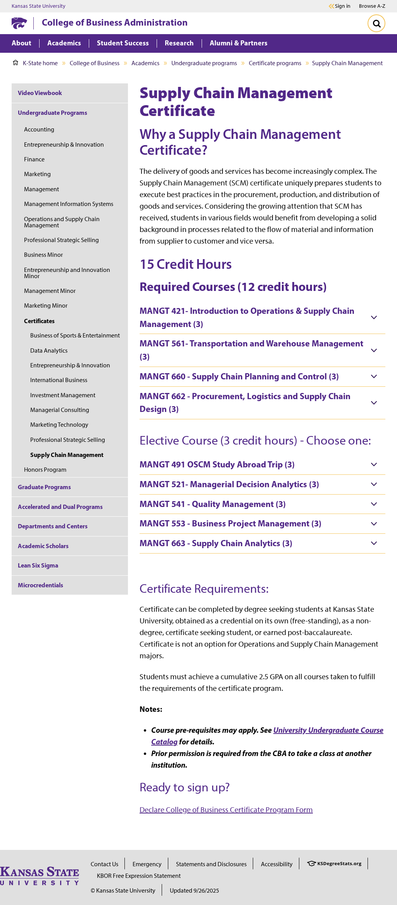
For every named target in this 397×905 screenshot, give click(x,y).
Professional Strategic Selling (61, 240)
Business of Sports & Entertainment (75, 335)
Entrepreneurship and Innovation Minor (67, 273)
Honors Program (45, 469)
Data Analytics (48, 350)
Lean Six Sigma (38, 565)
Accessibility (277, 864)
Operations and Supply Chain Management (62, 222)
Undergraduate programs (204, 63)
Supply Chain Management (67, 455)
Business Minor (43, 254)
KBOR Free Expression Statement (139, 875)
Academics (145, 63)
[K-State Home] (19, 23)
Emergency (147, 864)
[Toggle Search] (376, 23)
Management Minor (50, 290)
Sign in (342, 6)
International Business (58, 380)
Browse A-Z (372, 6)
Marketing (37, 174)
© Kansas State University (123, 890)
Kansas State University (39, 6)
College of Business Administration (115, 22)
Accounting (39, 129)
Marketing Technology (59, 424)
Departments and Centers (53, 526)
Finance (34, 159)
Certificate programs (275, 63)
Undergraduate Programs (52, 112)
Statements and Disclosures (211, 864)
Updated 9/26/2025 (194, 890)
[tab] (262, 317)
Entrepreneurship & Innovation (64, 144)
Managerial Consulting (59, 410)
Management (41, 189)
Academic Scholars (43, 546)
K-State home (40, 63)
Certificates (39, 321)
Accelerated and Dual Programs (60, 506)
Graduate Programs (44, 487)
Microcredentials (40, 585)
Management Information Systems (68, 204)
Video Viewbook (40, 93)
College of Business (94, 63)
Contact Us (104, 864)
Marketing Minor (45, 305)
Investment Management (62, 395)
